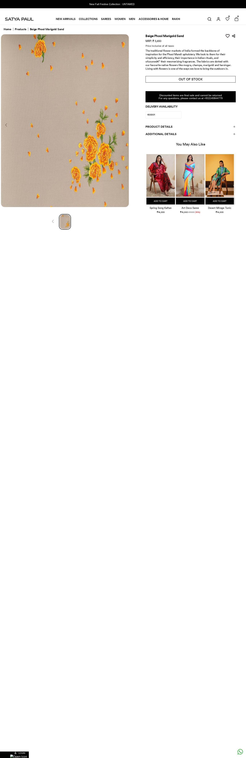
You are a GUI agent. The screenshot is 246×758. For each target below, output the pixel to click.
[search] (209, 19)
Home (7, 29)
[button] (147, 180)
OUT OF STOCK (191, 79)
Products (20, 29)
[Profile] (218, 19)
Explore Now (148, 4)
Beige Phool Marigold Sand (47, 29)
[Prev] (53, 222)
